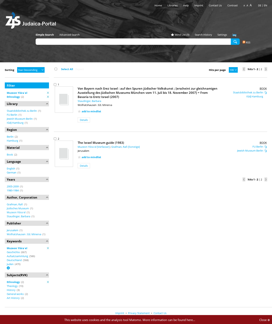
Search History (203, 34)
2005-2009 (13, 186)
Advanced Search (69, 34)
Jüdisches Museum (18, 208)
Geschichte (13, 252)
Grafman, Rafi (15, 204)
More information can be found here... (169, 320)
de (259, 5)
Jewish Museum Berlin (20, 118)
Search (235, 41)
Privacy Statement (139, 313)
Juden (10, 264)
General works (15, 294)
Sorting (9, 70)
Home (158, 5)
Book (10, 154)
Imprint (198, 5)
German (12, 172)
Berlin (10, 136)
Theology (12, 286)
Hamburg (13, 140)
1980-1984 (13, 190)
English (11, 168)
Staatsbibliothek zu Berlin (22, 111)
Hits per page (217, 70)
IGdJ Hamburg (15, 122)
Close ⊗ (264, 320)
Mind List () (182, 34)
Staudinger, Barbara (19, 216)
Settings (222, 34)
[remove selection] (48, 93)
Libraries (172, 5)
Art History (13, 298)
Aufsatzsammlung (18, 256)
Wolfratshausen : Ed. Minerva (24, 234)
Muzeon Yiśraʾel (16, 212)
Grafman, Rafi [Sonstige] (125, 147)
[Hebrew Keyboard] (234, 35)
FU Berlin (12, 114)
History (11, 290)
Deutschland (14, 260)
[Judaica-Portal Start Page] (32, 19)
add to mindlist (91, 111)
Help (186, 5)
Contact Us (215, 5)
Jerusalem (13, 230)
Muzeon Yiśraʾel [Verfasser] (94, 147)
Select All (67, 69)
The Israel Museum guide (101, 143)
